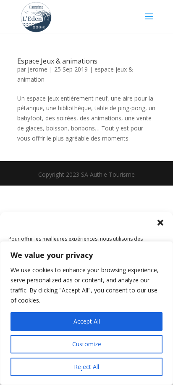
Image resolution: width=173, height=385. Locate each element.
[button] (160, 222)
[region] (86, 313)
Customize (86, 344)
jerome (37, 69)
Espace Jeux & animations (57, 61)
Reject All (86, 367)
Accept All (86, 321)
